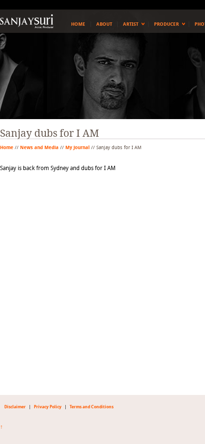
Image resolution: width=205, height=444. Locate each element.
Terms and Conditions (91, 406)
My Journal (77, 148)
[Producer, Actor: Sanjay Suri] (26, 21)
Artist (130, 24)
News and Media (39, 148)
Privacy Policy (48, 406)
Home (78, 24)
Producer (166, 24)
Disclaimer (15, 406)
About (104, 24)
